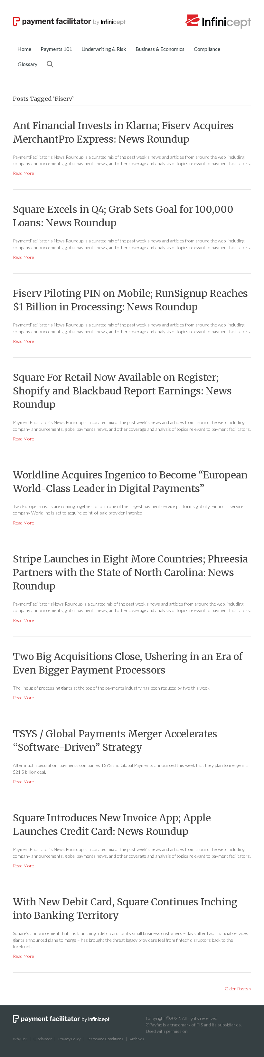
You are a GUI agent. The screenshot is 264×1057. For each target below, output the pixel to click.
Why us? (20, 1038)
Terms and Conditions (105, 1038)
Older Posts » (238, 988)
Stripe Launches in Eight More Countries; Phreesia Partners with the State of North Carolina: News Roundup (130, 572)
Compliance (207, 49)
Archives (136, 1038)
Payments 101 (56, 49)
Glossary (27, 64)
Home (24, 49)
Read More (23, 173)
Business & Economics (160, 49)
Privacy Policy (69, 1038)
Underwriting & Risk (103, 49)
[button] (51, 64)
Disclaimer (42, 1038)
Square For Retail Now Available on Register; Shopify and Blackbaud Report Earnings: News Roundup (122, 391)
